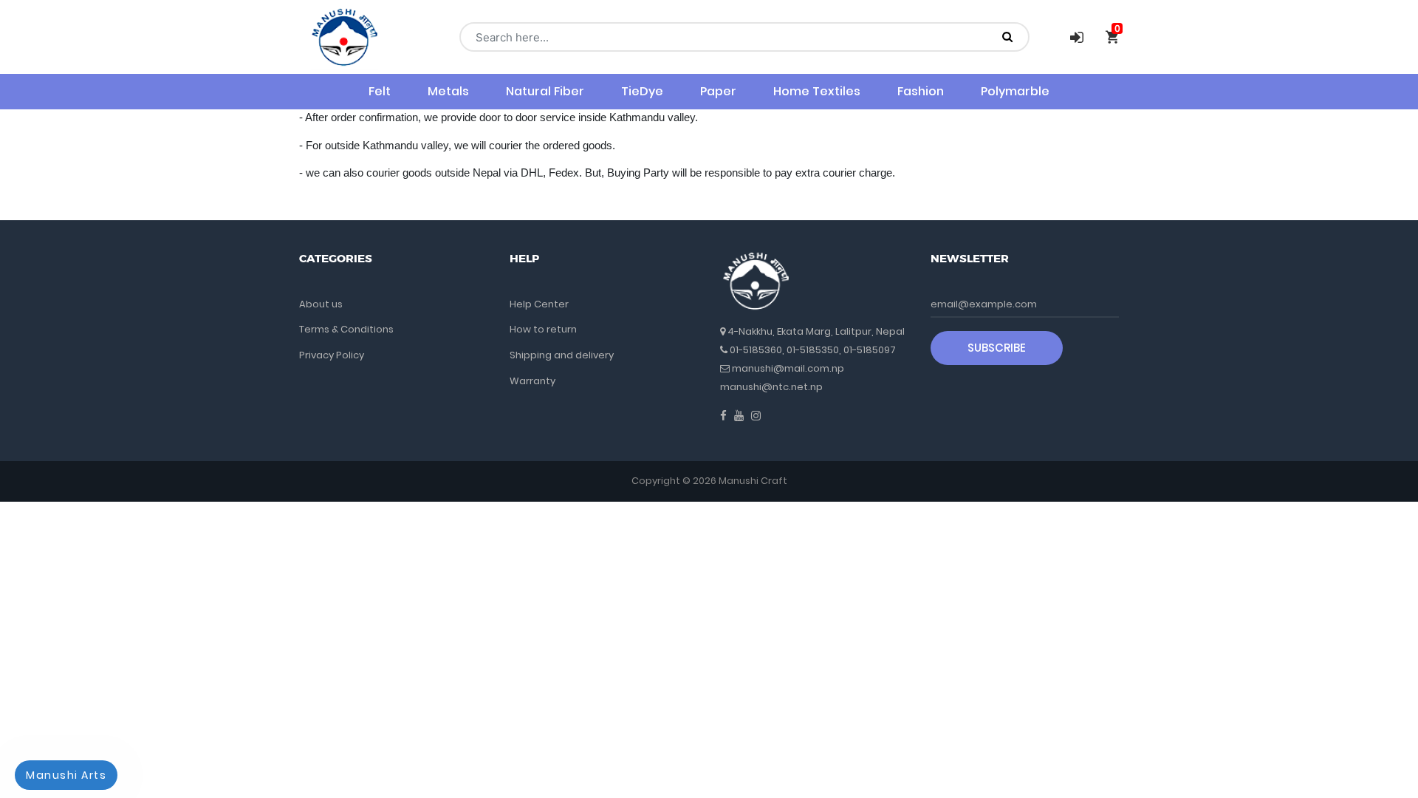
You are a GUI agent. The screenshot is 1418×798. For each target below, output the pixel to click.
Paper (718, 91)
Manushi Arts (66, 775)
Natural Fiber (545, 91)
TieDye (642, 91)
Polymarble (1015, 91)
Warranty (532, 381)
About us (321, 304)
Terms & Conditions (346, 329)
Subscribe (996, 347)
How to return (543, 329)
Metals (448, 91)
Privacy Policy (331, 355)
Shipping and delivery (562, 355)
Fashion (920, 91)
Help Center (539, 304)
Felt (380, 91)
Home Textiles (816, 91)
